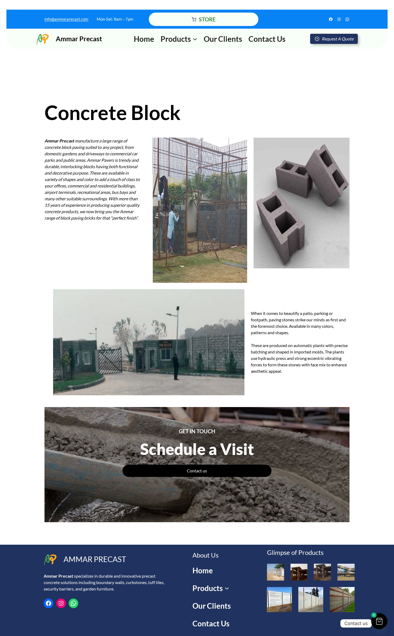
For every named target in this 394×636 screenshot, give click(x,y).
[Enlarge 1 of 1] (347, 594)
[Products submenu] (195, 38)
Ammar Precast (79, 39)
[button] (379, 621)
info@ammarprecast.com (66, 19)
